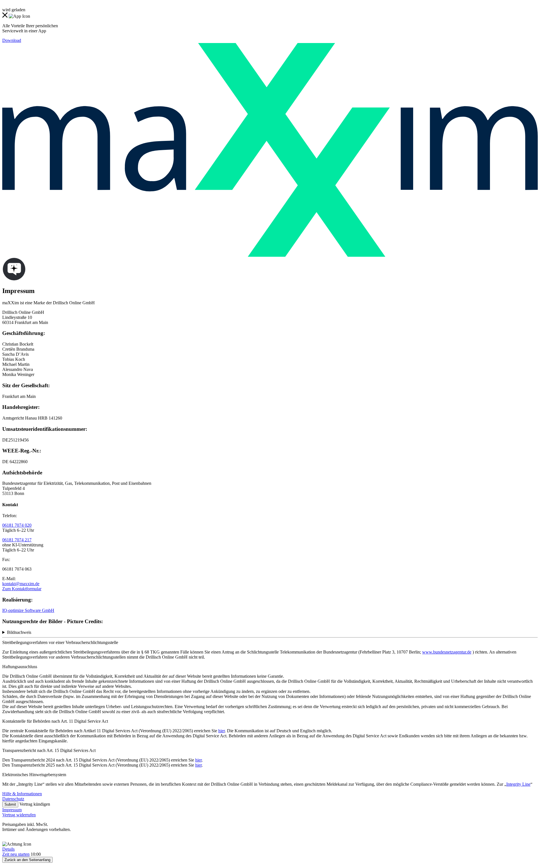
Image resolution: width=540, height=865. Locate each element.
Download (11, 40)
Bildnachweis (19, 632)
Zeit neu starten (16, 854)
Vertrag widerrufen (19, 814)
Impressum (12, 809)
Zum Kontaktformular (21, 588)
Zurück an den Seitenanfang (27, 860)
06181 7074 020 (17, 525)
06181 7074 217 (17, 539)
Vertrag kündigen (34, 804)
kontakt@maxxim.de (20, 583)
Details (8, 849)
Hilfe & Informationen (22, 793)
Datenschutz (13, 798)
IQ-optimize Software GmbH (28, 610)
